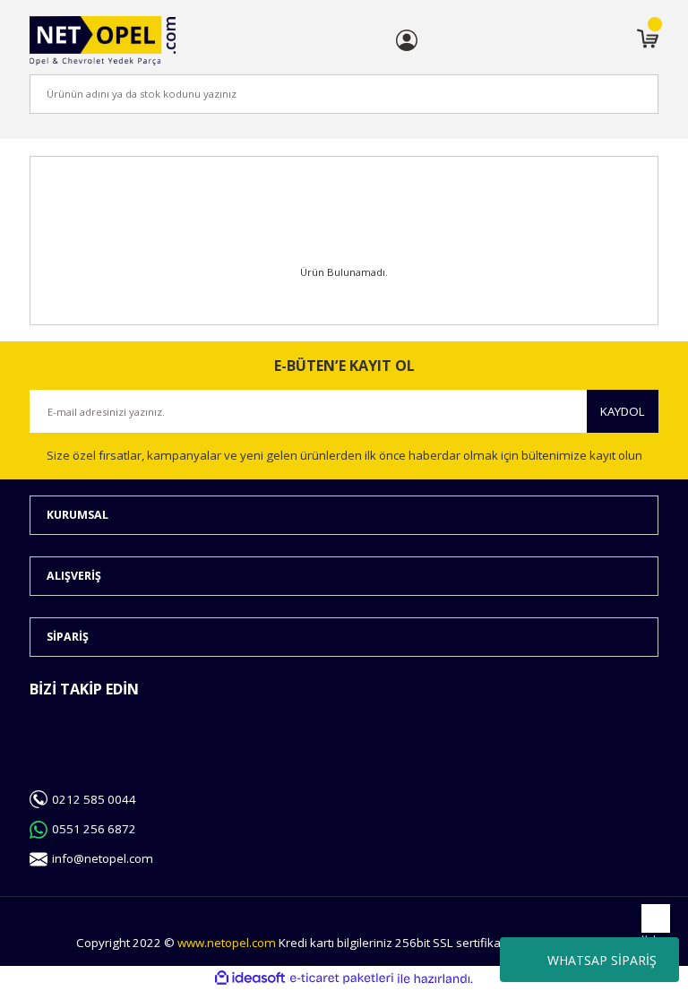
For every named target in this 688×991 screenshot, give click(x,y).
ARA (615, 93)
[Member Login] (406, 40)
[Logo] (103, 40)
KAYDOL (622, 411)
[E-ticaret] (341, 979)
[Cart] (647, 40)
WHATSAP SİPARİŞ (602, 960)
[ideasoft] (250, 978)
